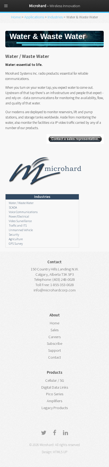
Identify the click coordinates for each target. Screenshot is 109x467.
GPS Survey (16, 243)
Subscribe (54, 343)
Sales (54, 330)
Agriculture (16, 239)
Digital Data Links (54, 387)
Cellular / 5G (54, 380)
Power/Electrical (19, 216)
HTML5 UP (60, 452)
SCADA (13, 207)
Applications (34, 17)
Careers (54, 336)
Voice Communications (23, 212)
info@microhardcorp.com (55, 290)
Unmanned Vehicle (21, 230)
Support (54, 350)
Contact (54, 357)
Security (14, 234)
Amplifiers (54, 400)
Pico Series (54, 394)
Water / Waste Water (21, 203)
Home (16, 17)
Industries (55, 17)
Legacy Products (55, 407)
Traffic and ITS (18, 225)
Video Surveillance (20, 221)
